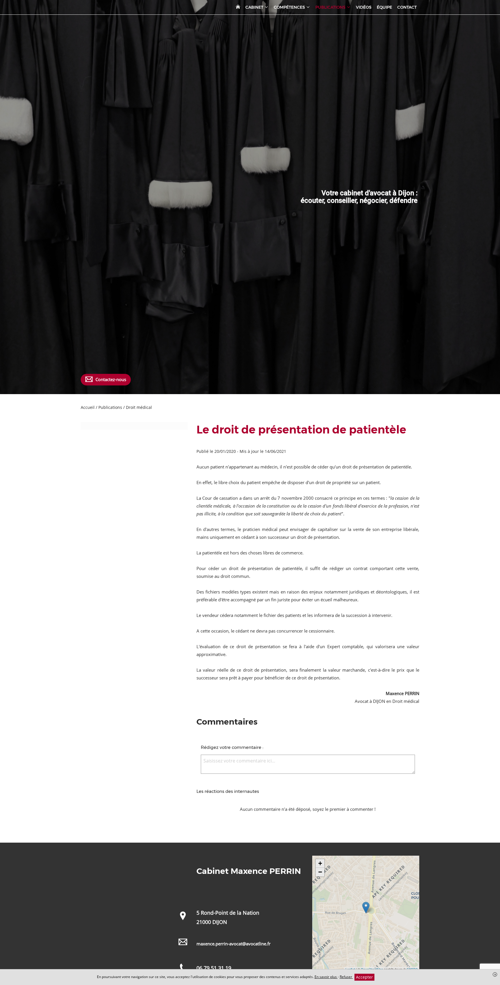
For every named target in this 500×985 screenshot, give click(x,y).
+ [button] (320, 863)
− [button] (320, 872)
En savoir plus (326, 976)
